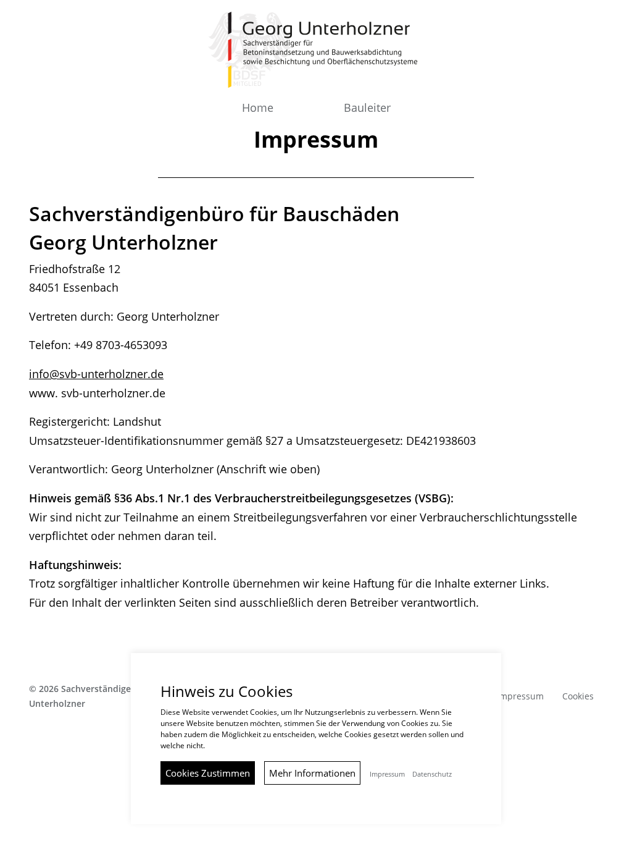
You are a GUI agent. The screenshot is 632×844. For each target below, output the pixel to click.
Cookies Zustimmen (207, 773)
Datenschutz (432, 774)
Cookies (578, 696)
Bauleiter (367, 107)
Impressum (520, 696)
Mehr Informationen (312, 773)
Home (257, 107)
